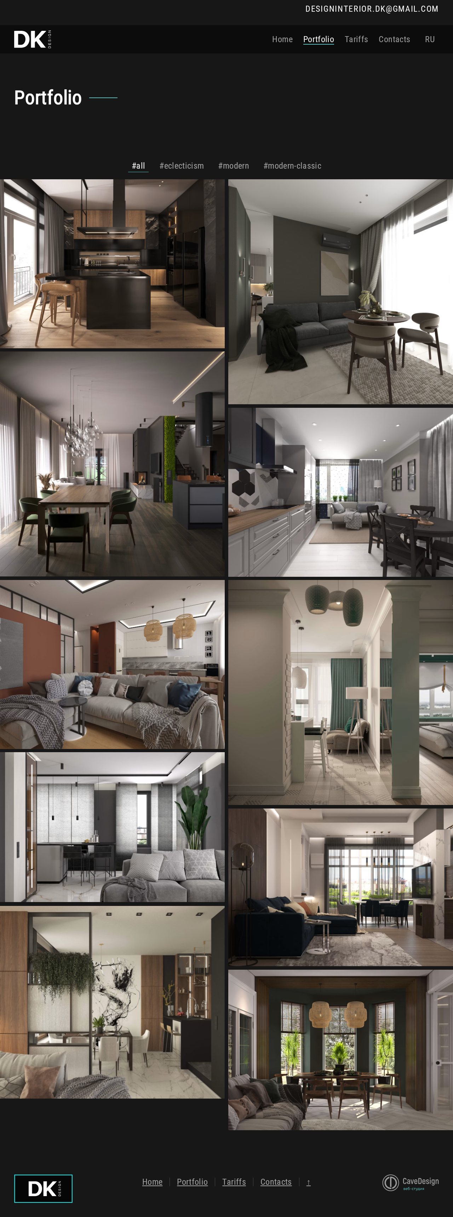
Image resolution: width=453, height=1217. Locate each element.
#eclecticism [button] (181, 166)
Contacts (394, 39)
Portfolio (318, 39)
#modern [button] (233, 166)
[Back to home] (32, 39)
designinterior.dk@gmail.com (372, 9)
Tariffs (356, 39)
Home (282, 39)
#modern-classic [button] (292, 166)
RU (430, 39)
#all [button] (138, 166)
